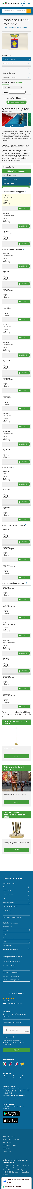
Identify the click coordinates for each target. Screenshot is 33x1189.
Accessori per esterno (9, 969)
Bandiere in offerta (8, 938)
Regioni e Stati (7, 891)
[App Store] (16, 1120)
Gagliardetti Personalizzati (10, 923)
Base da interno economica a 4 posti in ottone (14, 814)
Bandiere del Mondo (9, 883)
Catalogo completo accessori (12, 957)
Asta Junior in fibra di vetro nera (14, 768)
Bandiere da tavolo (8, 945)
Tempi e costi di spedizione (11, 1139)
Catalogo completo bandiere (12, 878)
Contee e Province (8, 895)
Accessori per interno (9, 965)
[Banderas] (22, 1064)
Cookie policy (7, 1151)
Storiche (5, 930)
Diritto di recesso (8, 1142)
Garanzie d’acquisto (8, 1136)
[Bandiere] (4, 1064)
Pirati (4, 934)
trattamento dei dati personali (12, 1040)
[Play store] (16, 1113)
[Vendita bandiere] (10, 3)
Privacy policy (6, 1148)
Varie (4, 942)
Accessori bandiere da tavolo (11, 972)
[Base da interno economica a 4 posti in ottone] (16, 828)
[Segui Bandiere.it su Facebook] (22, 1077)
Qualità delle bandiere (9, 1145)
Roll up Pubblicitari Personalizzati (12, 917)
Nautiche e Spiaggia (8, 903)
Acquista (16, 756)
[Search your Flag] (28, 11)
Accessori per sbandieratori (11, 976)
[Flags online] (10, 1064)
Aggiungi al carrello (17, 102)
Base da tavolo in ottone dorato (15, 722)
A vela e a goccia (7, 914)
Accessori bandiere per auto (11, 980)
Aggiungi (24, 208)
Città (4, 899)
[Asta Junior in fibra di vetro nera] (16, 781)
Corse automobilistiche (9, 906)
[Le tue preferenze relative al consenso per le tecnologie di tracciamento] (3, 1187)
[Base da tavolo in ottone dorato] (16, 735)
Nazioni (5, 887)
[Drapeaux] (16, 1064)
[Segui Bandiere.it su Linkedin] (13, 1077)
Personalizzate (7, 910)
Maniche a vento (7, 927)
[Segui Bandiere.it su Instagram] (4, 1077)
